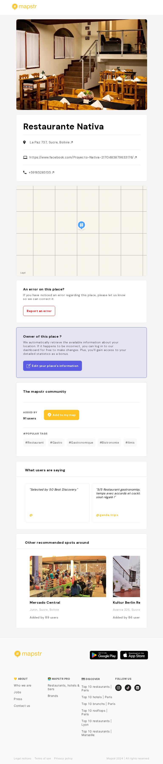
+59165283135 (40, 172)
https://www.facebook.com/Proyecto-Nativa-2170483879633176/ (82, 157)
